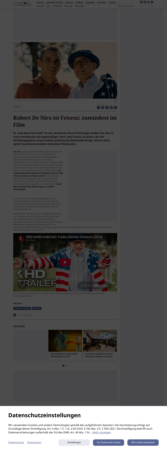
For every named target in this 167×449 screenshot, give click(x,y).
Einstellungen (74, 442)
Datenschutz (16, 443)
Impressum (34, 443)
